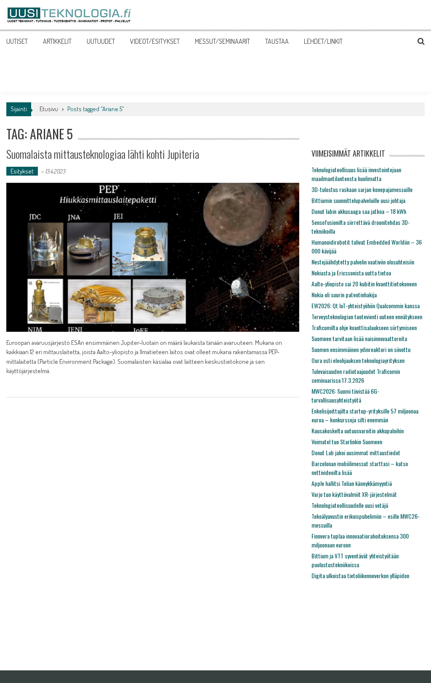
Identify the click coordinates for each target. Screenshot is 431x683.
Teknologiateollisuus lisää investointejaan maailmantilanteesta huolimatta (356, 174)
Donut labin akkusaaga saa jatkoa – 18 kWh (358, 211)
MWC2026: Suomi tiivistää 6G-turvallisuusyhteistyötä (345, 395)
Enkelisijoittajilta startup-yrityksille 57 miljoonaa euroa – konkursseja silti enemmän (364, 415)
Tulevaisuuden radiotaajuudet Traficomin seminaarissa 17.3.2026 (355, 375)
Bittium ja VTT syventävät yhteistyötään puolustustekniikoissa (355, 560)
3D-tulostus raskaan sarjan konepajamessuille (361, 189)
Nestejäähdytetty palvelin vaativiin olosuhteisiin (362, 261)
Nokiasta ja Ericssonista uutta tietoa (351, 272)
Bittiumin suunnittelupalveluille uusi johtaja (358, 200)
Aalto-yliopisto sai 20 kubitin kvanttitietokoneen (364, 283)
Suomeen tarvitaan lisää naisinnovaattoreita (359, 338)
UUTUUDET (101, 41)
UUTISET (17, 41)
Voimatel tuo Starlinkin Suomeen (346, 441)
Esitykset (22, 171)
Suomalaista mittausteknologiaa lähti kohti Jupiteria (102, 154)
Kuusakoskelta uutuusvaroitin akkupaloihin (357, 430)
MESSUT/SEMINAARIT (222, 41)
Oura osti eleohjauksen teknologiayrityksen (357, 360)
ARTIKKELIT (57, 41)
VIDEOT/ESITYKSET (155, 41)
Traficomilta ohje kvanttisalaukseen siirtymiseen (364, 327)
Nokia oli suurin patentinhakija (344, 294)
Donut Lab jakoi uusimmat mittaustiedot (355, 452)
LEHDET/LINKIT (323, 41)
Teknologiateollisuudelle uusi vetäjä (349, 505)
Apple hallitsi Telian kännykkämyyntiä (351, 483)
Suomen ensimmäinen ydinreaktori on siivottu (360, 349)
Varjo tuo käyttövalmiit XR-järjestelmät (354, 494)
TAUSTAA (277, 41)
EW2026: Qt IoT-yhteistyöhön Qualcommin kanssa (365, 305)
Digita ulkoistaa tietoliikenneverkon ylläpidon (360, 575)
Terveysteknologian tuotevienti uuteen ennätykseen (366, 316)
